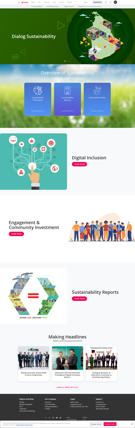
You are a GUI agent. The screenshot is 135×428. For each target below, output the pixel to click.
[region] (67, 424)
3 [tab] (68, 61)
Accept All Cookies (110, 424)
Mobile (33, 2)
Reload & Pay (97, 2)
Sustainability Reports (53, 6)
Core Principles (50, 404)
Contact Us (99, 402)
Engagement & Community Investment (89, 6)
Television (47, 2)
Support (69, 2)
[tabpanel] (67, 36)
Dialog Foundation (51, 407)
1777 (84, 419)
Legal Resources (76, 404)
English (85, 2)
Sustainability (37, 6)
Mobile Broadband (25, 404)
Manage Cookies (96, 424)
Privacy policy (28, 425)
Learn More (36, 111)
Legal (72, 399)
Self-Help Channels (102, 409)
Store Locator (100, 407)
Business (61, 2)
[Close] (132, 424)
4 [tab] (70, 61)
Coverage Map (101, 404)
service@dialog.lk (72, 419)
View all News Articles (67, 387)
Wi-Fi (39, 2)
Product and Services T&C (79, 407)
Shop (54, 2)
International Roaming (27, 411)
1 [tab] (64, 61)
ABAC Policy (74, 402)
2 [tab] (66, 61)
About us (48, 402)
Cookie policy (20, 425)
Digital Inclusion (68, 6)
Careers (47, 409)
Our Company (50, 399)
